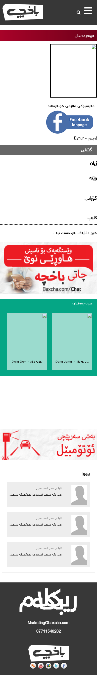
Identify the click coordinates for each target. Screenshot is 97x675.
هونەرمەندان (82, 303)
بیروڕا (86, 474)
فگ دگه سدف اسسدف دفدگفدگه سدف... (35, 495)
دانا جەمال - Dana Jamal (72, 362)
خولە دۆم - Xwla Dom (27, 362)
